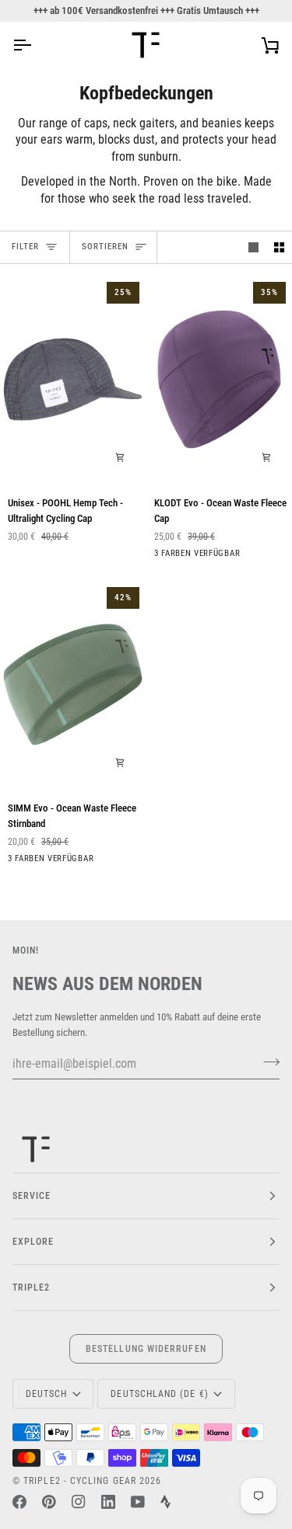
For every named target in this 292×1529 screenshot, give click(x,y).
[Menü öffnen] (35, 45)
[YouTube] (138, 1502)
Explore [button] (33, 1241)
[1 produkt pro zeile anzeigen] (253, 247)
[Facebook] (19, 1502)
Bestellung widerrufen (146, 1348)
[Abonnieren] (267, 1061)
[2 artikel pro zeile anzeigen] (279, 247)
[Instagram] (79, 1502)
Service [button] (31, 1195)
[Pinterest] (49, 1502)
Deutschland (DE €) (159, 1393)
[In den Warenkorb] (119, 457)
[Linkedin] (108, 1502)
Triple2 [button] (31, 1287)
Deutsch (47, 1393)
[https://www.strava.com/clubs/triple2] (165, 1502)
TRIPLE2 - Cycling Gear (79, 1480)
